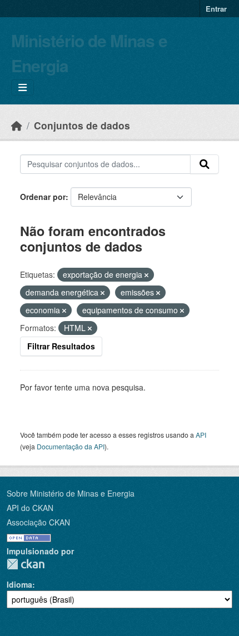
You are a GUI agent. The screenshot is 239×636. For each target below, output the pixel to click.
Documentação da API (70, 446)
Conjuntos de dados (82, 125)
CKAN (25, 564)
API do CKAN (30, 507)
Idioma (19, 584)
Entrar (216, 8)
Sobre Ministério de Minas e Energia (71, 493)
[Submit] (204, 164)
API (201, 434)
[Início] (16, 125)
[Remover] (146, 275)
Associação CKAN (38, 522)
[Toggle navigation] (22, 87)
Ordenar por (43, 196)
